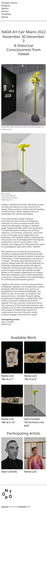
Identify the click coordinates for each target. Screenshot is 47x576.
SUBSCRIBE (4, 507)
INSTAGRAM (22, 507)
